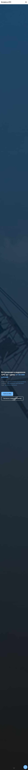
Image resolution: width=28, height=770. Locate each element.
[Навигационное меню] (26, 2)
